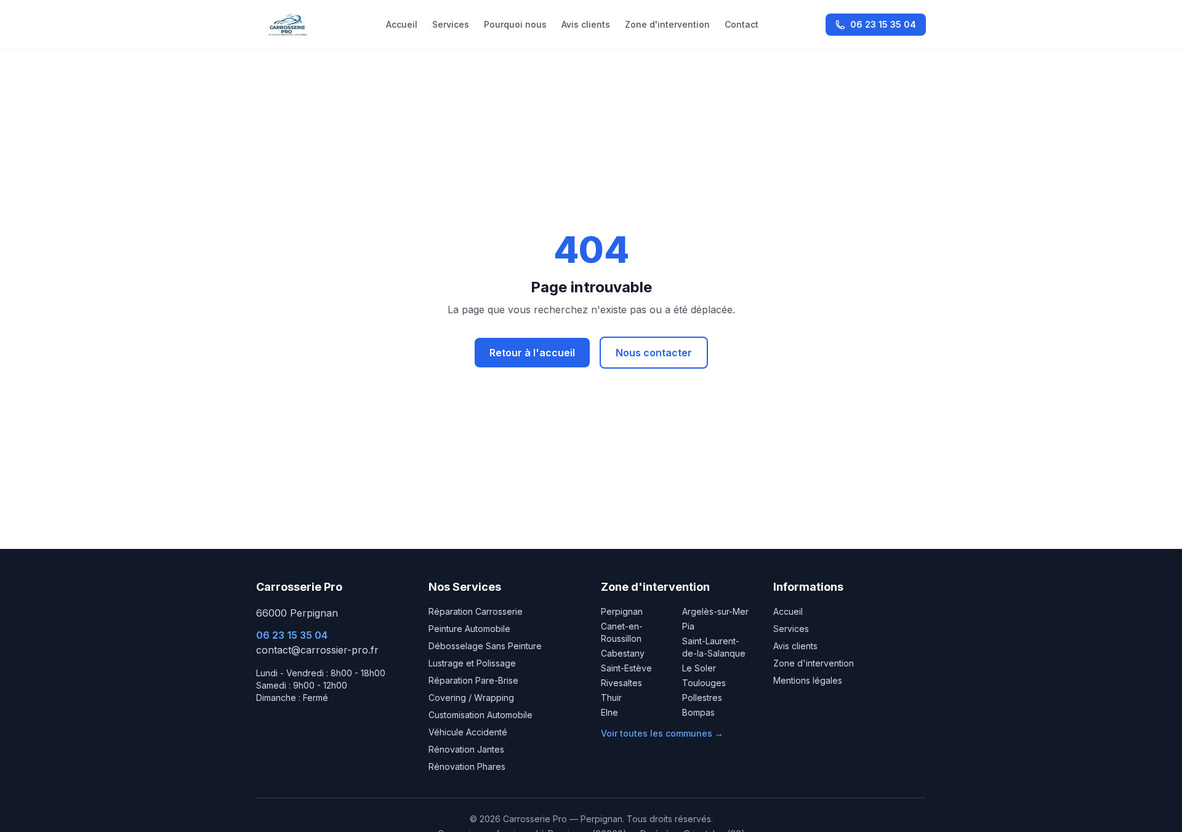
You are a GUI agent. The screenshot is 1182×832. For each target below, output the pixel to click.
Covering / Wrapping (471, 697)
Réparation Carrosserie (475, 611)
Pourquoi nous (515, 24)
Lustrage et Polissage (472, 663)
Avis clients (585, 24)
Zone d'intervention (667, 24)
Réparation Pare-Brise (473, 680)
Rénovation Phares (466, 766)
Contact (741, 24)
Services (450, 24)
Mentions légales (807, 680)
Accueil (401, 24)
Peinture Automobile (469, 628)
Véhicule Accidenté (467, 732)
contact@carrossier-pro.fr (317, 650)
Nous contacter (654, 352)
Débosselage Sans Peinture (485, 646)
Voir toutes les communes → (662, 733)
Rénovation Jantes (466, 749)
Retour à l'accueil (532, 352)
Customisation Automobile (480, 715)
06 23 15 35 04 (883, 24)
